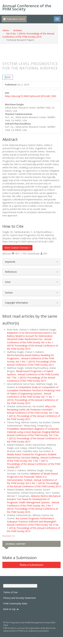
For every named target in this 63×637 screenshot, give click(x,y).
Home (5, 30)
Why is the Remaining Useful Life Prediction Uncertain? (31, 408)
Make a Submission (31, 565)
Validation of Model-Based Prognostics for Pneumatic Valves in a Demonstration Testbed (32, 476)
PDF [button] (9, 77)
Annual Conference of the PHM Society (26, 7)
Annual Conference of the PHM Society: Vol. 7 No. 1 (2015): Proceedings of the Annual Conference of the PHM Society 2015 (33, 377)
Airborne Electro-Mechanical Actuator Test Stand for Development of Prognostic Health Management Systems (33, 499)
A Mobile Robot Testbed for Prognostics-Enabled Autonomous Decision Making (31, 454)
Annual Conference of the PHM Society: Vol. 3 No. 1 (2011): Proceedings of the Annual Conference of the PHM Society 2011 (33, 462)
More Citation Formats (17, 247)
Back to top (9, 609)
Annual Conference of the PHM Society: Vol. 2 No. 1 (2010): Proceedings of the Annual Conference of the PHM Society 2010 (33, 507)
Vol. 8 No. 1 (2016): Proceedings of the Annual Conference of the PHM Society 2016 (28, 35)
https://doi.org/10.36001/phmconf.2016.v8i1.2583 (30, 96)
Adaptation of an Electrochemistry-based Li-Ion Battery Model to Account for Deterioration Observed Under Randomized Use (31, 336)
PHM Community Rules (15, 603)
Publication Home (15, 18)
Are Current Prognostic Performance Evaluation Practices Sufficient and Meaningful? (32, 520)
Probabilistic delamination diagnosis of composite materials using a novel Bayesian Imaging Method (33, 430)
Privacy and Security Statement (19, 597)
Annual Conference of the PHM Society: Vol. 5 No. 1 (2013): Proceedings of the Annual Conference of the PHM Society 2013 (31, 361)
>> (13, 535)
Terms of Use (10, 592)
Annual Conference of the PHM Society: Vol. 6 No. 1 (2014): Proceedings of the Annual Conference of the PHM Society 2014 (32, 344)
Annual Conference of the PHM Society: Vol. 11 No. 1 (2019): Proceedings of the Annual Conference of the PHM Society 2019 (32, 398)
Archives (17, 30)
